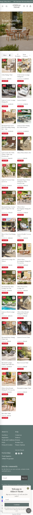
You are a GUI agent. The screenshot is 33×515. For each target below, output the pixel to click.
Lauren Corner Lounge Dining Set (8, 101)
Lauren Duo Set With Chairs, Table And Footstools (8, 154)
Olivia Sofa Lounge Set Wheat (8, 260)
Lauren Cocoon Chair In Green (8, 180)
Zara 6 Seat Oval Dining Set (8, 235)
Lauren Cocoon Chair (23, 337)
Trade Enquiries (6, 456)
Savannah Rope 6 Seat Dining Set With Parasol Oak (23, 181)
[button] (3, 6)
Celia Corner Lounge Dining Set (23, 75)
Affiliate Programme (8, 458)
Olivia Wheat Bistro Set (24, 152)
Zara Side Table (6, 413)
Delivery (17, 437)
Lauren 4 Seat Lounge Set (8, 313)
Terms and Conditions (8, 440)
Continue (17, 505)
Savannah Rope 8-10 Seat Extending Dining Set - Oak (8, 127)
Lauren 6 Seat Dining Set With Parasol (23, 126)
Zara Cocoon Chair (22, 363)
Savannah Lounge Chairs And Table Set (8, 363)
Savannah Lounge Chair (24, 388)
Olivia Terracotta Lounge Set (22, 287)
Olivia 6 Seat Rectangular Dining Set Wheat (24, 208)
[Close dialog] (28, 488)
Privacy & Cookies (7, 445)
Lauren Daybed (21, 100)
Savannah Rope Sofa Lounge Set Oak (7, 287)
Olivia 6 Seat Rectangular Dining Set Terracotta (24, 261)
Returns (17, 440)
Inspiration (5, 437)
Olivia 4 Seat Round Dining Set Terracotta (8, 389)
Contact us (18, 435)
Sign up (24, 478)
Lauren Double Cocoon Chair (24, 235)
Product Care (19, 442)
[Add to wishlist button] (13, 60)
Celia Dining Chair (7, 75)
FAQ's (3, 442)
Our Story (5, 435)
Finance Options (20, 445)
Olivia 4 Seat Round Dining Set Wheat (23, 313)
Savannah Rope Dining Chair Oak (8, 338)
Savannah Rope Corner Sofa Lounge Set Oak (8, 208)
